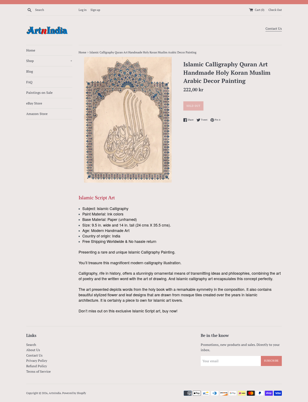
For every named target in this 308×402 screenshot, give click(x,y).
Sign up (95, 10)
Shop (49, 60)
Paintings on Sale (39, 92)
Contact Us (273, 28)
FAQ (29, 82)
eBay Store (34, 103)
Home (30, 50)
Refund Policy (36, 366)
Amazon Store (37, 113)
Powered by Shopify (74, 393)
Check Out (275, 10)
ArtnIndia (55, 393)
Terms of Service (38, 371)
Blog (29, 71)
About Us (33, 350)
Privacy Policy (36, 360)
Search (31, 344)
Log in (83, 10)
